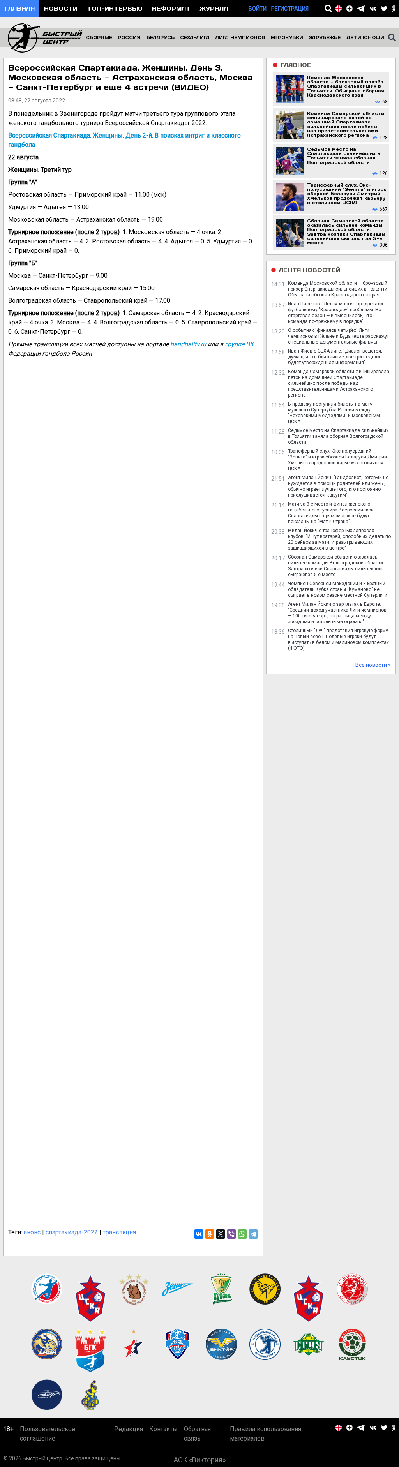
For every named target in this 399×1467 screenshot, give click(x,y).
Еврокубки (287, 37)
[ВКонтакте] (198, 1234)
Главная (20, 8)
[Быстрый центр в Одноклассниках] (394, 8)
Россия (129, 37)
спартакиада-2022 (72, 1232)
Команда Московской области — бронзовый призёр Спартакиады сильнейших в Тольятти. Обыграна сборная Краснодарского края (338, 289)
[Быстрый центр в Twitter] (384, 8)
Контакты (163, 1437)
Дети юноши (365, 37)
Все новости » (373, 665)
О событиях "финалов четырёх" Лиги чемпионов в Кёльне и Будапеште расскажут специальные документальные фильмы (338, 336)
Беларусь (161, 37)
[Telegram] (253, 1234)
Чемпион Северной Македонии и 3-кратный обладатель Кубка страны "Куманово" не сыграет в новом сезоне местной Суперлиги (337, 589)
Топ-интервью (115, 8)
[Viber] (231, 1234)
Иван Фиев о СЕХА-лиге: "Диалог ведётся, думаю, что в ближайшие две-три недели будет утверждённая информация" (335, 356)
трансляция (119, 1232)
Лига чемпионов (240, 37)
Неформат (171, 8)
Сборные (99, 37)
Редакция (128, 1437)
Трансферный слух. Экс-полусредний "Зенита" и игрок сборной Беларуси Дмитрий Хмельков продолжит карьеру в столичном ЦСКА (337, 459)
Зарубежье (325, 37)
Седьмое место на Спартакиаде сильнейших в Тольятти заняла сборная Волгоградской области (338, 436)
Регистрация (290, 8)
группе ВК (239, 344)
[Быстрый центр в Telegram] (361, 8)
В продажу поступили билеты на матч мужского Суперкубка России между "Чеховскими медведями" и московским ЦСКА (334, 412)
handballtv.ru (188, 344)
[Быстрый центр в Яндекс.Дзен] (349, 8)
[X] (220, 1234)
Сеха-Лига (195, 37)
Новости (61, 8)
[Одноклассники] (209, 1234)
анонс (32, 1232)
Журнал (214, 8)
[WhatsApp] (242, 1234)
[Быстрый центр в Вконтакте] (372, 8)
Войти (258, 8)
